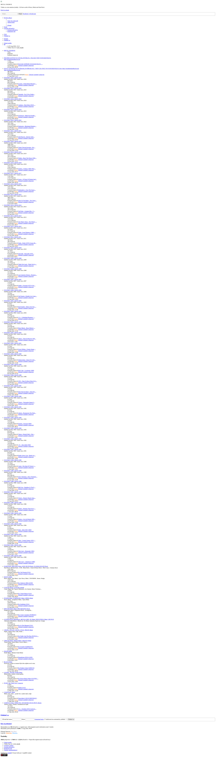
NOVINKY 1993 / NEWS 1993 (12, 428)
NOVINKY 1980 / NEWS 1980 (12, 555)
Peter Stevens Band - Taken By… (27, 392)
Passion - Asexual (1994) (24, 423)
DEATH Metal (8, 651)
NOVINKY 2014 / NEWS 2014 (12, 205)
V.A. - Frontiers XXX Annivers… (27, 709)
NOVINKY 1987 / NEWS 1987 (12, 492)
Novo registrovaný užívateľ (25, 733)
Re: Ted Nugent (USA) (24, 572)
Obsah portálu (8, 742)
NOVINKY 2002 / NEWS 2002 (12, 332)
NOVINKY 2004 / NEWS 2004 (12, 311)
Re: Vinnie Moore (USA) (25, 593)
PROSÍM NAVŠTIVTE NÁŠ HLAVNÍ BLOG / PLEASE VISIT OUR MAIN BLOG (27, 58)
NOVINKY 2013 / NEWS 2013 (12, 215)
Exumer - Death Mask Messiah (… (27, 83)
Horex (16, 65)
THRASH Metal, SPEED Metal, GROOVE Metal (17, 640)
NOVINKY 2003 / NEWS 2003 (12, 322)
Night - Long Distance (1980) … (27, 232)
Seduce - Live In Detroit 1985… (26, 519)
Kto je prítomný (6, 724)
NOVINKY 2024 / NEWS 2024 (12, 99)
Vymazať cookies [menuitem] (8, 745)
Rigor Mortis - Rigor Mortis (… (26, 328)
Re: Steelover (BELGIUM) (25, 583)
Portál (5, 27)
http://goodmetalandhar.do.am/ (12, 59)
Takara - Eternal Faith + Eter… (26, 434)
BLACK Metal (8, 662)
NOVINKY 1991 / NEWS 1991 (12, 449)
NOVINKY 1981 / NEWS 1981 (12, 545)
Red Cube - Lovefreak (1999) (26, 370)
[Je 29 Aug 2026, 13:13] (4, 44)
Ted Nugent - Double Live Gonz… (27, 296)
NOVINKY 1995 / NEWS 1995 (12, 407)
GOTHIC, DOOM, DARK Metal (13, 672)
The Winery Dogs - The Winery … (27, 222)
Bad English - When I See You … (27, 307)
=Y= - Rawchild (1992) (24, 445)
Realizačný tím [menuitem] (11, 31)
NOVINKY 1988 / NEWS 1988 (12, 481)
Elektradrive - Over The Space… (27, 190)
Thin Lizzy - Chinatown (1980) (26, 561)
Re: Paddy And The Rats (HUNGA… (28, 636)
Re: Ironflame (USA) (23, 604)
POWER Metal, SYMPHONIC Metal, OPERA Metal (18, 598)
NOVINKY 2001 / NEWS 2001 (12, 343)
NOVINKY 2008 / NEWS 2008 (12, 269)
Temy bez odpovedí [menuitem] (12, 21)
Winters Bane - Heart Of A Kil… (27, 360)
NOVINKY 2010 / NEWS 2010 (12, 247)
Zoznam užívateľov (9, 28)
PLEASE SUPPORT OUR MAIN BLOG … (30, 64)
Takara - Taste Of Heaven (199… (27, 338)
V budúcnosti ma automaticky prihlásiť (55, 719)
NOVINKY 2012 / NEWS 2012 (12, 226)
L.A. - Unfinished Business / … (26, 317)
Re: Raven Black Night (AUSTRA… (28, 678)
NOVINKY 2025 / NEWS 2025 (12, 88)
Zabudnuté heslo (39, 719)
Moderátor (9, 733)
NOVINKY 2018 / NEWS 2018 (12, 162)
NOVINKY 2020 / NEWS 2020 (12, 141)
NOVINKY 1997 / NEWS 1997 (12, 385)
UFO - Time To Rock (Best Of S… (27, 381)
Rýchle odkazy (8, 18)
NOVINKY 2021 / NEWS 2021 (12, 131)
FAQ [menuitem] (5, 34)
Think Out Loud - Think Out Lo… (27, 264)
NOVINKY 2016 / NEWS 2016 (12, 184)
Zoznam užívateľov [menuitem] (12, 30)
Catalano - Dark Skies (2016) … (26, 105)
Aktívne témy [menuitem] (11, 22)
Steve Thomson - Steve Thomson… (27, 476)
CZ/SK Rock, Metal (9, 692)
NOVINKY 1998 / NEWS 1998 (12, 375)
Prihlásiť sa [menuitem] (7, 36)
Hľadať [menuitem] (9, 25)
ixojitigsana (54, 739)
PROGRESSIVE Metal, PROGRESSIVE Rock (17, 608)
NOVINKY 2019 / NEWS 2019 (12, 152)
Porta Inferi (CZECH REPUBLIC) (27, 698)
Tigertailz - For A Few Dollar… (26, 94)
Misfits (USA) (22, 687)
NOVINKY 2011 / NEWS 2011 (12, 237)
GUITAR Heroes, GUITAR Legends (14, 587)
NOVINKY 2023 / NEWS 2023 (12, 109)
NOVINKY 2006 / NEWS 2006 (12, 290)
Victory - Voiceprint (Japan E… (26, 402)
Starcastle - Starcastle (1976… (26, 253)
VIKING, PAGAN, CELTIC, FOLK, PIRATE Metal (18, 630)
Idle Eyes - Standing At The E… (27, 487)
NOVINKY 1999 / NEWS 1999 (12, 364)
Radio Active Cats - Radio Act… (27, 455)
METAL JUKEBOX (9, 50)
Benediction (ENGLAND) (25, 657)
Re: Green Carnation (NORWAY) (27, 615)
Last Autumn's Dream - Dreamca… (27, 275)
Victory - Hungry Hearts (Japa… (27, 498)
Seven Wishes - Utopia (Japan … (27, 349)
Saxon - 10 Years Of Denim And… (27, 179)
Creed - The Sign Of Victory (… (27, 466)
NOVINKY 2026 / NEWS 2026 (12, 77)
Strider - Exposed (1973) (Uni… (26, 285)
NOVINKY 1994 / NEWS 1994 (12, 417)
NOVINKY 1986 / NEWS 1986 (12, 502)
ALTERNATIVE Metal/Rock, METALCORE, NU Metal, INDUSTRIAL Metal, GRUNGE (29, 619)
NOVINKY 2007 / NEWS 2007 (12, 279)
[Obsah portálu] (1, 1)
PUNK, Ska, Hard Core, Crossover (13, 683)
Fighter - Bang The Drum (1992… (27, 158)
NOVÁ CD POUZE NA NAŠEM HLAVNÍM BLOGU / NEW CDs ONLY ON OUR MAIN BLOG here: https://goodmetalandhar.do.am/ (41, 68)
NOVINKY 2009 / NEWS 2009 (12, 258)
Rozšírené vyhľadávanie (29, 13)
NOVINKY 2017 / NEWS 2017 (12, 173)
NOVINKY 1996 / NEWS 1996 (12, 396)
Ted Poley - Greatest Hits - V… (26, 211)
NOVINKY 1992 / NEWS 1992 (12, 439)
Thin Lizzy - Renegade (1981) (26, 551)
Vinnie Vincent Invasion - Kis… (26, 147)
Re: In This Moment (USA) (25, 625)
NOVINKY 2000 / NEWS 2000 (12, 354)
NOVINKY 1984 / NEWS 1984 (12, 524)
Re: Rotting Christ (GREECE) (26, 668)
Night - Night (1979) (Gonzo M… (27, 243)
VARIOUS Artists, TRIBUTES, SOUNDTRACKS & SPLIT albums (22, 703)
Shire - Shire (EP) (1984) (24, 530)
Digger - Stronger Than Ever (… (27, 508)
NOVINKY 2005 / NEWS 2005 (12, 300)
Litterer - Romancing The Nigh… (27, 413)
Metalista (14, 733)
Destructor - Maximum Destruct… (27, 126)
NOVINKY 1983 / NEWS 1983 (12, 534)
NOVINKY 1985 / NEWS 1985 (12, 513)
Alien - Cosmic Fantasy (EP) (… (27, 540)
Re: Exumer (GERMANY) (25, 646)
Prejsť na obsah (5, 10)
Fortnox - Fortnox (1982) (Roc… (27, 168)
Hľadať (20, 13)
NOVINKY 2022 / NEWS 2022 (12, 120)
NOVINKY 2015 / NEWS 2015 (12, 194)
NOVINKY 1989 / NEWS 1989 (12, 470)
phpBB (9, 753)
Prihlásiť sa (7, 40)
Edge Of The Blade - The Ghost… (27, 200)
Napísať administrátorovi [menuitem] (10, 750)
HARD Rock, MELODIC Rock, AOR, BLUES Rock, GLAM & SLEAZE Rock (26, 566)
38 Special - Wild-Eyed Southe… (27, 115)
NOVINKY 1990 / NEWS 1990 (12, 460)
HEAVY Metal (8, 577)
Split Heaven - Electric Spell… (26, 137)
